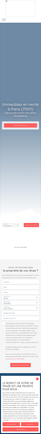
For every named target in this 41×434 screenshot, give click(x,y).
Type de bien (6, 301)
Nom (5, 287)
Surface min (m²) (10, 318)
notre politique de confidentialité (19, 420)
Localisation (6, 307)
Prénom (6, 282)
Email (5, 292)
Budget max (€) (9, 313)
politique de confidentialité (15, 359)
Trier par (5, 224)
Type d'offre (6, 296)
